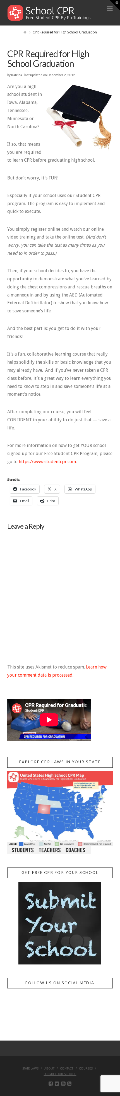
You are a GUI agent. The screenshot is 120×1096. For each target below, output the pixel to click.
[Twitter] (57, 1083)
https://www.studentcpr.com (47, 461)
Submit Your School (60, 1074)
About (49, 1068)
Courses (86, 1068)
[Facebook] (51, 1083)
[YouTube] (63, 1083)
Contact (66, 1068)
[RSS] (69, 1083)
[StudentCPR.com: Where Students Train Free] (49, 12)
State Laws (30, 1068)
